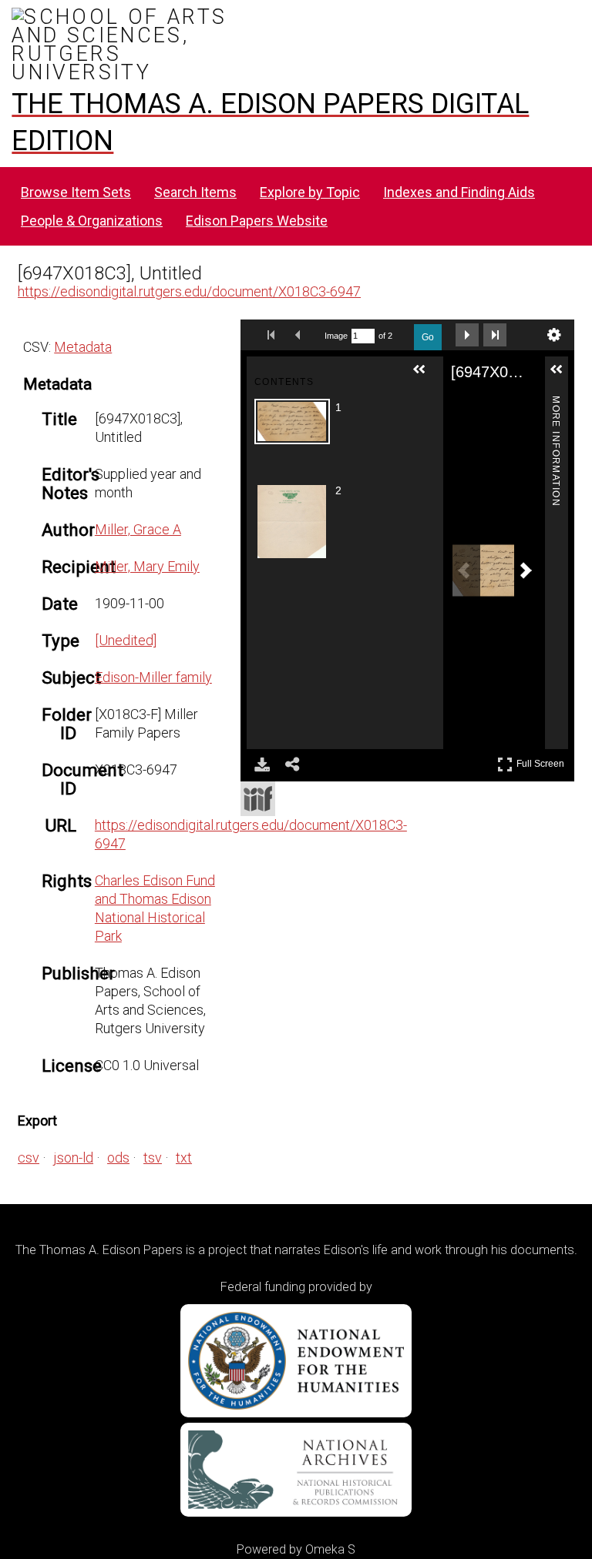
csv (28, 1157)
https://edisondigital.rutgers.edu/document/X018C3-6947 (189, 291)
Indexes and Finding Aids (459, 192)
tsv (152, 1157)
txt (184, 1157)
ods (118, 1157)
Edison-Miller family (153, 677)
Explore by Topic (310, 192)
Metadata (83, 347)
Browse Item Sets (76, 192)
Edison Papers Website (257, 220)
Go (428, 337)
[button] (425, 376)
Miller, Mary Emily (147, 566)
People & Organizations (92, 220)
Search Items (195, 192)
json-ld (73, 1157)
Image (336, 335)
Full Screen (542, 761)
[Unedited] (125, 640)
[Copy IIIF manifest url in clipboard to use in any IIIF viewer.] (257, 798)
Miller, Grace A (138, 529)
